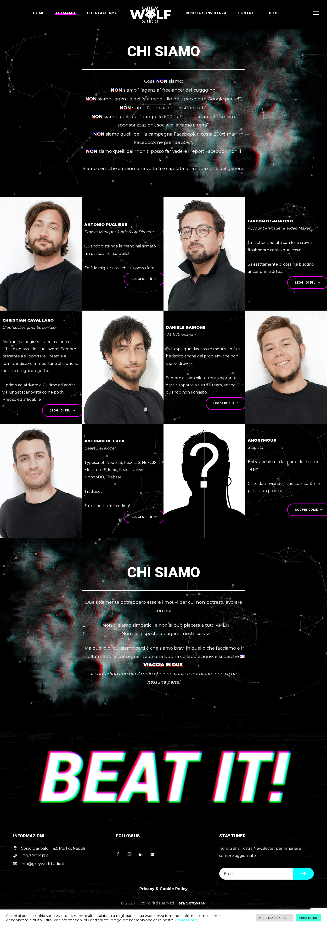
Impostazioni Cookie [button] (275, 918)
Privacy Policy (186, 920)
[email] (154, 854)
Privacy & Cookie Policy (163, 889)
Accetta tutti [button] (308, 918)
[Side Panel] (316, 12)
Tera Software (190, 903)
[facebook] (120, 854)
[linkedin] (143, 854)
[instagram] (131, 854)
